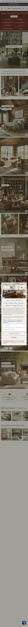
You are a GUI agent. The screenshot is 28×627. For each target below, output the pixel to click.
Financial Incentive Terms (9, 341)
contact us (10, 314)
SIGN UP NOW (14, 333)
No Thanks (14, 337)
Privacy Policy (11, 321)
